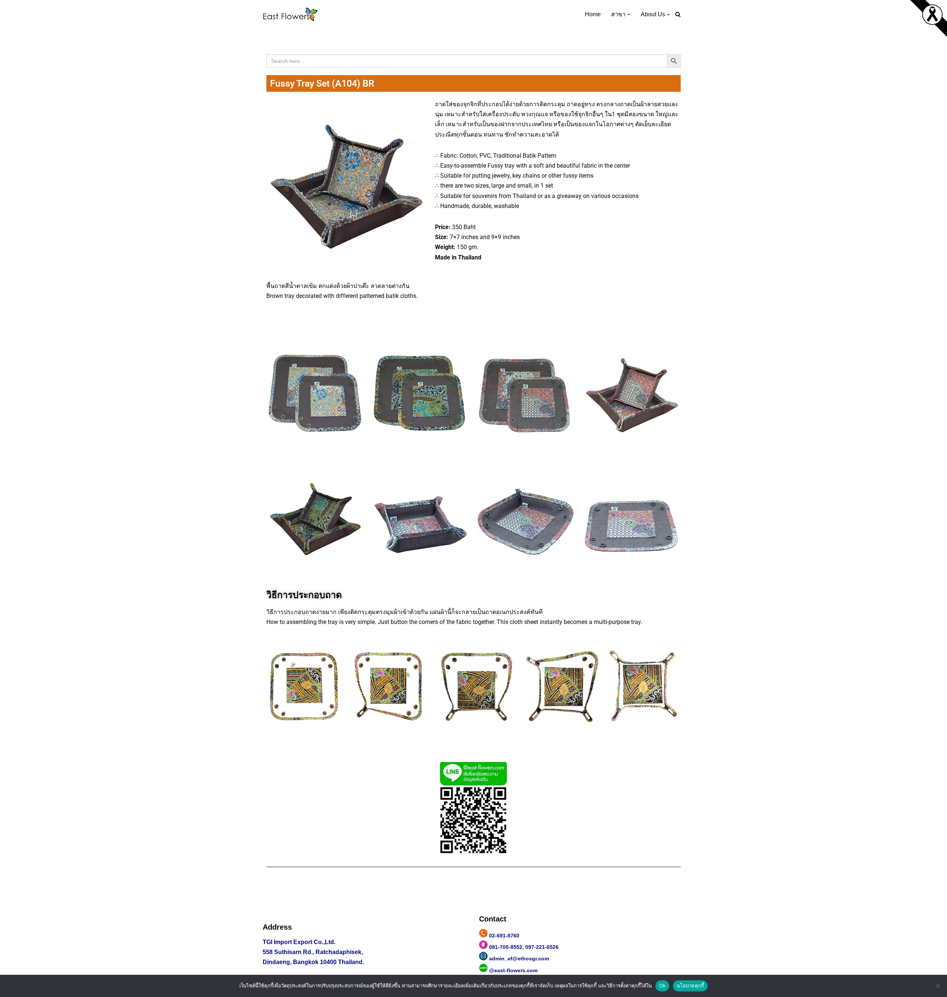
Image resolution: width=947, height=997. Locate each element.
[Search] (678, 14)
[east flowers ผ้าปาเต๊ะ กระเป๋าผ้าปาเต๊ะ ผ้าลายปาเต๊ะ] (290, 14)
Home (593, 14)
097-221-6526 (542, 947)
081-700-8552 (505, 947)
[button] (628, 14)
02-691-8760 (504, 936)
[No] (937, 986)
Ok (662, 985)
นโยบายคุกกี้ (690, 985)
